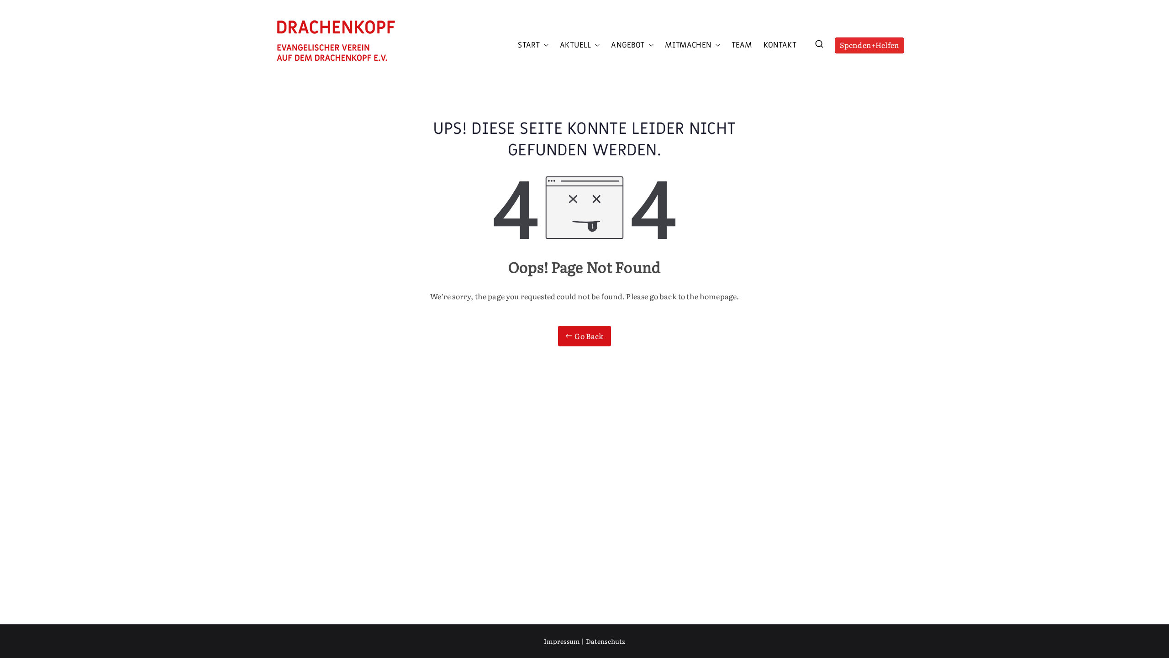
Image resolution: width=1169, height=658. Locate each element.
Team (742, 45)
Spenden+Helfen (869, 44)
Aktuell (575, 45)
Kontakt (780, 45)
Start (529, 45)
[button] (544, 45)
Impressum (562, 641)
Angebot (627, 45)
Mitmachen (688, 45)
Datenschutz (606, 641)
